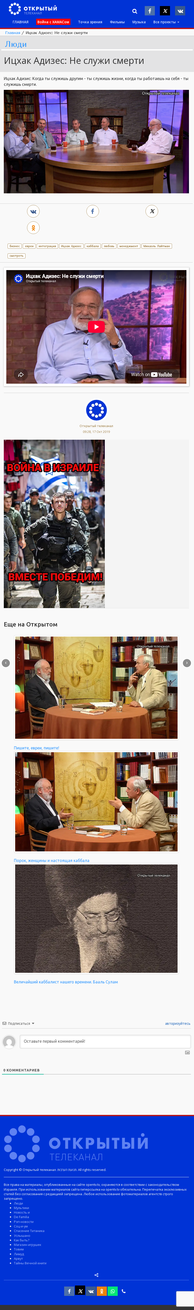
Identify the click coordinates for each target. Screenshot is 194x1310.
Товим (19, 1249)
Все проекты (165, 21)
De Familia (21, 1217)
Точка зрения (90, 21)
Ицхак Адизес (71, 246)
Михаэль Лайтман (156, 246)
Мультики (21, 1208)
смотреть (16, 255)
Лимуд (19, 1254)
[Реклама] (54, 523)
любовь (109, 246)
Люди (16, 44)
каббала (93, 246)
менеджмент (128, 246)
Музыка (139, 21)
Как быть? (21, 1240)
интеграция (47, 246)
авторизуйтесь (177, 1023)
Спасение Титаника (29, 1230)
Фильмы (117, 21)
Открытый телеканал (96, 426)
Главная (12, 32)
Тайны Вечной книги (30, 1263)
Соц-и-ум (21, 1226)
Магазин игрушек (27, 1244)
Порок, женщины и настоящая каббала (51, 860)
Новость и (22, 1212)
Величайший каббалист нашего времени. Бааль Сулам (66, 982)
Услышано (22, 1235)
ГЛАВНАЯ (21, 21)
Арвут (18, 1258)
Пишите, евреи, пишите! (36, 748)
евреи (29, 246)
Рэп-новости (24, 1221)
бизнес (15, 246)
